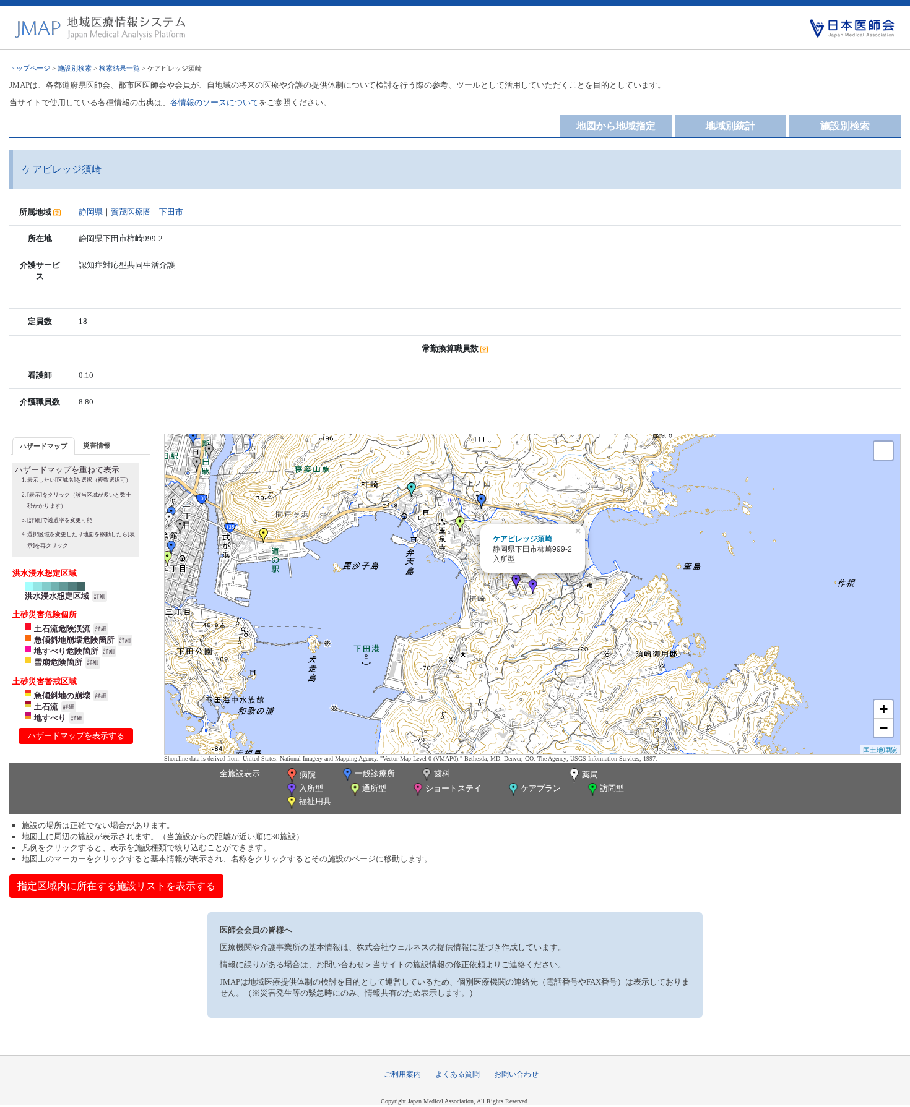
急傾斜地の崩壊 (62, 695)
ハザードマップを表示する (76, 735)
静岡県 (91, 211)
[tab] (43, 445)
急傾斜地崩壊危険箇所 (74, 639)
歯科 (442, 773)
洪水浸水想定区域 (57, 596)
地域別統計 (730, 126)
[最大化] (883, 451)
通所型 (374, 788)
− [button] (884, 727)
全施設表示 (240, 773)
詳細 (99, 596)
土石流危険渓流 (62, 628)
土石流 (46, 706)
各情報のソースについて (214, 102)
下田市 (171, 211)
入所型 (311, 788)
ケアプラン (541, 788)
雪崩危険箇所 (58, 662)
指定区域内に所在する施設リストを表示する (116, 886)
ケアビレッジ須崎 (522, 538)
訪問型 (612, 788)
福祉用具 (315, 801)
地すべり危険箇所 (66, 651)
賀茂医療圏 (131, 211)
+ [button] (884, 709)
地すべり (50, 717)
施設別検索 (75, 68)
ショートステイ (453, 788)
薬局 (590, 774)
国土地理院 (880, 749)
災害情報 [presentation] (96, 445)
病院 (308, 774)
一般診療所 (375, 773)
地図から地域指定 (616, 126)
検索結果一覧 (119, 68)
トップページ (29, 68)
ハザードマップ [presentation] (43, 446)
